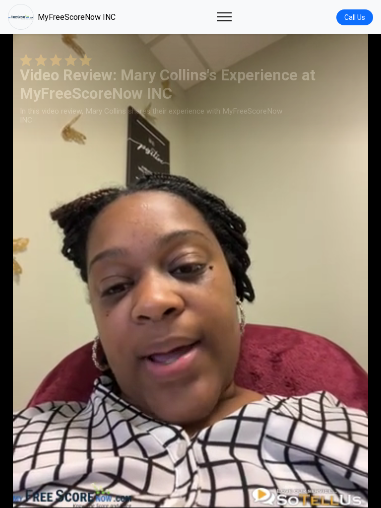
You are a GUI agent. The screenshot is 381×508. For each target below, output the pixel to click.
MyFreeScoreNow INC (77, 17)
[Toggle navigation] (224, 17)
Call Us (354, 17)
